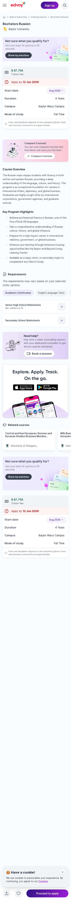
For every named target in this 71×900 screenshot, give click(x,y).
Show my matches (18, 55)
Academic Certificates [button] (18, 292)
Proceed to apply (47, 893)
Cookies (43, 881)
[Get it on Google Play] (47, 387)
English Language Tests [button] (51, 292)
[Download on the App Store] (23, 387)
